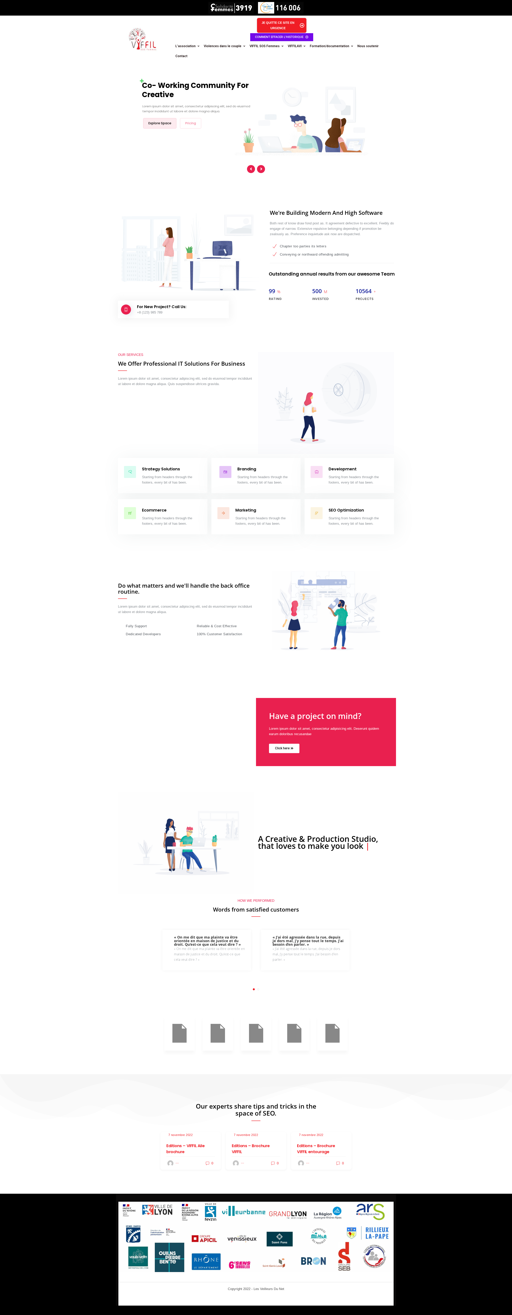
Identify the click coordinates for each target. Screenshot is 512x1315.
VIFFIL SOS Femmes (265, 46)
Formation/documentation (329, 46)
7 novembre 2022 (180, 1135)
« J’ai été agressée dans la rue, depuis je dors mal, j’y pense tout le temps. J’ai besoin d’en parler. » (209, 940)
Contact (181, 56)
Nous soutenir (368, 46)
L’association (185, 46)
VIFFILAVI (295, 46)
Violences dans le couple (222, 46)
